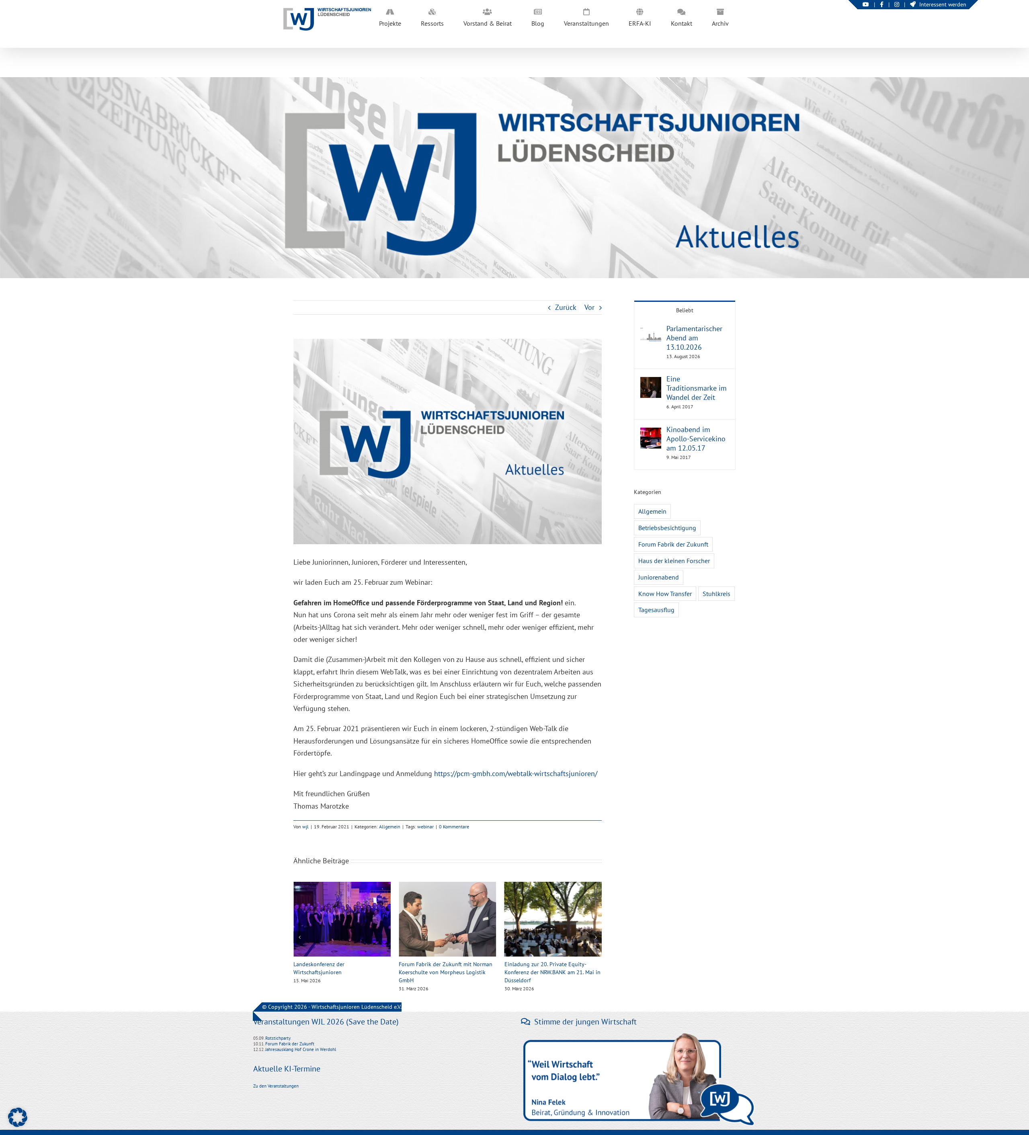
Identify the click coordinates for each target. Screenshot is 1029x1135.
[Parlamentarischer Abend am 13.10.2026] (650, 332)
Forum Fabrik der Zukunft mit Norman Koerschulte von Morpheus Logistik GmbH (340, 972)
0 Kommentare (454, 827)
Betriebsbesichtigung (667, 528)
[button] (299, 937)
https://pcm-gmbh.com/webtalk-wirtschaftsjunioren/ (515, 773)
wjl (305, 827)
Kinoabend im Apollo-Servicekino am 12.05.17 (696, 439)
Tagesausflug (656, 610)
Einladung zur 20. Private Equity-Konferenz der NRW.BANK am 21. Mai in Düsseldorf (447, 972)
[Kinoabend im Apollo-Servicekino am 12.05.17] (650, 433)
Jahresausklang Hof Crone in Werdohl (300, 1049)
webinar (425, 827)
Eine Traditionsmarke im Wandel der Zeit (696, 388)
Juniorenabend (658, 577)
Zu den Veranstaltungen (276, 1086)
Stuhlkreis (716, 594)
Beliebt (684, 310)
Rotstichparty (278, 1038)
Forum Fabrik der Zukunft (673, 544)
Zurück (565, 307)
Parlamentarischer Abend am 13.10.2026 (694, 338)
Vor (589, 307)
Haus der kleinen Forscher (674, 561)
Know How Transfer (665, 594)
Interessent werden (942, 4)
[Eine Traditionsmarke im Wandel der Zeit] (650, 382)
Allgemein (389, 827)
